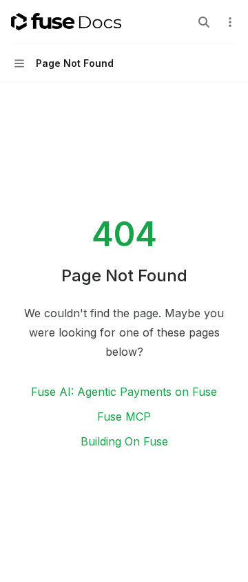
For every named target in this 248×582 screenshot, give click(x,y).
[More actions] (230, 22)
